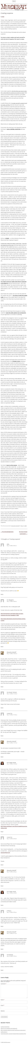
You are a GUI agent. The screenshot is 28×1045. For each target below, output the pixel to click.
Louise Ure (9, 713)
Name (2, 999)
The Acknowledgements (7, 531)
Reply (2, 594)
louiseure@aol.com (5, 852)
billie (8, 544)
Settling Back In (4, 1032)
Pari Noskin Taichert (12, 692)
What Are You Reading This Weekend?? (9, 1028)
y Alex (2, 16)
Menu (14, 1)
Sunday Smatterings (5, 1026)
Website (3, 1011)
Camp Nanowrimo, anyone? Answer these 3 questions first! (13, 1033)
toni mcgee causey (11, 762)
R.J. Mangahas (10, 600)
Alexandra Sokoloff (15, 526)
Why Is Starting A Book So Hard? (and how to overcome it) (13, 1030)
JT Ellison (9, 910)
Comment (3, 983)
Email (2, 1005)
